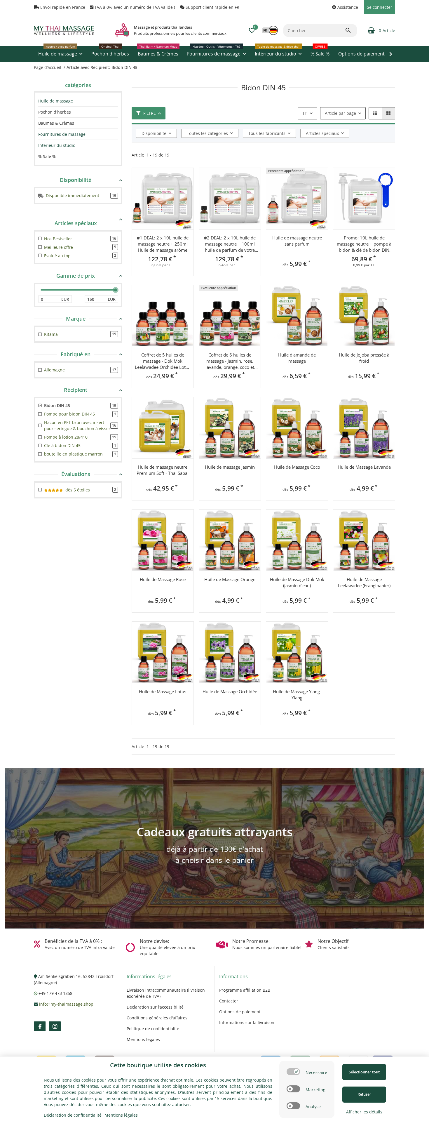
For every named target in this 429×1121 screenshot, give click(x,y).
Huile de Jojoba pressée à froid (364, 358)
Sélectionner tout (364, 1072)
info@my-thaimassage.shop (66, 1004)
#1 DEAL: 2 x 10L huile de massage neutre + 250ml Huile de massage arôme (163, 244)
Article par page (340, 113)
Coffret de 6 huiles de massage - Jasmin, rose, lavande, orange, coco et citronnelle (229, 361)
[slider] (115, 289)
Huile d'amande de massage (297, 358)
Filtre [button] (149, 113)
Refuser (364, 1094)
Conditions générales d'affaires (157, 1018)
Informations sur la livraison (246, 1022)
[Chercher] (351, 30)
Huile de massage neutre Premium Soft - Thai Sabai (163, 470)
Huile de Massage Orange (229, 579)
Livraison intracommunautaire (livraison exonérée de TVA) (166, 993)
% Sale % (47, 156)
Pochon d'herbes (54, 112)
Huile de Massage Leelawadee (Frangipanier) (364, 582)
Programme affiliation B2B (244, 990)
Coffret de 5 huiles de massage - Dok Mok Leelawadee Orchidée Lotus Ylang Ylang (162, 361)
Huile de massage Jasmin (230, 467)
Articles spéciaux (322, 133)
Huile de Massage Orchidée (230, 691)
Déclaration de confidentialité (73, 1115)
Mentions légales (143, 1039)
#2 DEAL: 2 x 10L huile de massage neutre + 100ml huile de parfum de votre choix (230, 244)
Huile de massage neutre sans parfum (297, 241)
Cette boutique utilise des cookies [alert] (158, 1065)
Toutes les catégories (207, 133)
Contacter (228, 1001)
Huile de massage (55, 101)
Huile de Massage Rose (163, 579)
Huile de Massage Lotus (162, 691)
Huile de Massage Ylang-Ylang (297, 695)
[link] (78, 100)
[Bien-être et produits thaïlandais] (122, 30)
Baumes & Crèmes (56, 123)
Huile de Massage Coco (297, 467)
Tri (305, 113)
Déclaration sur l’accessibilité (155, 1007)
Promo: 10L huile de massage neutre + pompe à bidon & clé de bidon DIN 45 (364, 244)
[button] (345, 7)
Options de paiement (240, 1011)
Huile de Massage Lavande (364, 467)
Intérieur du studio (56, 145)
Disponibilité (154, 133)
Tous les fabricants (266, 133)
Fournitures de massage (62, 134)
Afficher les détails (364, 1112)
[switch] (293, 1071)
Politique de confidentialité (153, 1028)
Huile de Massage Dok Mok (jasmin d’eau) (297, 582)
